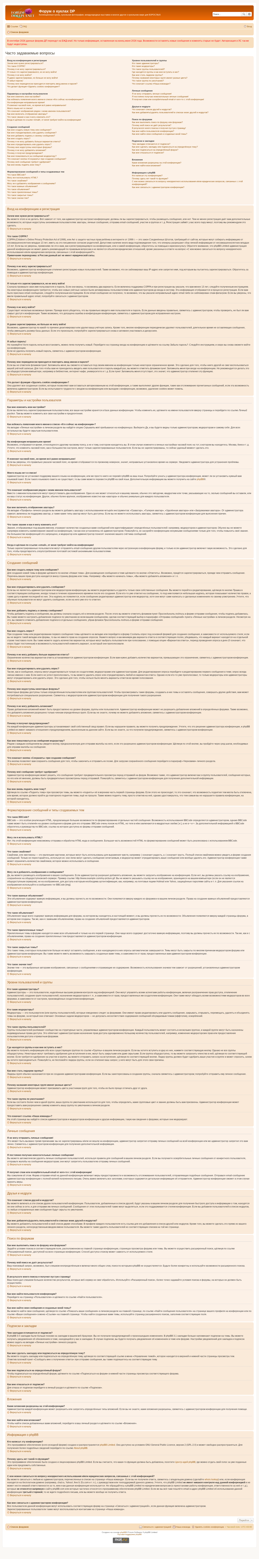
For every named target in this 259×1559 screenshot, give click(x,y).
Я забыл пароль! (15, 81)
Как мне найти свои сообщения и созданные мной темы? (159, 134)
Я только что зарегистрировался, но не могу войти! (32, 72)
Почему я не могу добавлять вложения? (26, 150)
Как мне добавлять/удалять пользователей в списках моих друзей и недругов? (170, 112)
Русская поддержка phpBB (130, 1534)
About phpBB (80, 1448)
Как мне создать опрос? (18, 138)
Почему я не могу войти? (19, 75)
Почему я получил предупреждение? (25, 153)
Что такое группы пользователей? (148, 69)
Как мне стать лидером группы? (147, 75)
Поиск (244, 14)
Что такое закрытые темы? (20, 195)
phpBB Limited (107, 1445)
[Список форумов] (22, 12)
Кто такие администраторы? (145, 63)
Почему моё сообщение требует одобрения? (29, 162)
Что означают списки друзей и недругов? (152, 109)
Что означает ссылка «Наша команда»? (151, 84)
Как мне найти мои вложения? (146, 165)
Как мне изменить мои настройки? (23, 96)
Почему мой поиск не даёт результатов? (151, 125)
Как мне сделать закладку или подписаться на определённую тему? (165, 147)
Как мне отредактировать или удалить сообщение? (32, 132)
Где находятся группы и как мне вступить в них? (155, 72)
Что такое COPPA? (16, 66)
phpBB (200, 479)
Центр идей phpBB (185, 1462)
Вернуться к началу (20, 228)
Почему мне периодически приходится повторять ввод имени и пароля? (42, 84)
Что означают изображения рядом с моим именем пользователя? (39, 111)
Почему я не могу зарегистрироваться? (26, 69)
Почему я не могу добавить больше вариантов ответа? (34, 141)
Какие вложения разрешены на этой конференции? (156, 163)
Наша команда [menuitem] (183, 1527)
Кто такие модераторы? (143, 66)
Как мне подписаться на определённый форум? (155, 150)
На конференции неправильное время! (26, 102)
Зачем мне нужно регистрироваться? (25, 63)
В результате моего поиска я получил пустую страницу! (159, 128)
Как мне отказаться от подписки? (148, 153)
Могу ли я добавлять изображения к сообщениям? (31, 183)
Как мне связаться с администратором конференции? (158, 187)
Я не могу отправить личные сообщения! (152, 94)
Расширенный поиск (249, 14)
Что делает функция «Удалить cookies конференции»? (33, 86)
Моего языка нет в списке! (20, 108)
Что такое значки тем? (18, 198)
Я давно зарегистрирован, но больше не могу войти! (32, 78)
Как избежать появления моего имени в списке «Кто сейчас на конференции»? (45, 99)
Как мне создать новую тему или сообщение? (29, 130)
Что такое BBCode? (16, 175)
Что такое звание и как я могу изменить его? (28, 117)
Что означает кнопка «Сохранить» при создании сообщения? (36, 159)
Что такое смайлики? (17, 180)
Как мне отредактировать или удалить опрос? (29, 144)
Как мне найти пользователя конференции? (153, 131)
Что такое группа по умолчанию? (148, 81)
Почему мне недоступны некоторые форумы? (29, 147)
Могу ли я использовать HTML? (22, 177)
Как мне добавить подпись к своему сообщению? (31, 136)
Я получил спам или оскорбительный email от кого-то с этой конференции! (168, 99)
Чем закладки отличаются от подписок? (151, 144)
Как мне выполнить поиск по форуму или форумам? (157, 122)
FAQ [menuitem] (25, 26)
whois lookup (211, 1479)
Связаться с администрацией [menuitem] (157, 1527)
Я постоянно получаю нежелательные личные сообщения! (160, 96)
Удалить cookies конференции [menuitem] (209, 1527)
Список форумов (19, 1527)
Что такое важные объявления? (22, 186)
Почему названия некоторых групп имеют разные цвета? (159, 78)
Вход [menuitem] (249, 26)
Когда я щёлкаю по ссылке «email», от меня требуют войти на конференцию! (44, 120)
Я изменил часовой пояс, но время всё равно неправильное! (36, 105)
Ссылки (14, 26)
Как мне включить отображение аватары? (27, 114)
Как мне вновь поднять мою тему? (24, 165)
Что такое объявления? (18, 189)
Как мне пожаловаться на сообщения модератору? (32, 156)
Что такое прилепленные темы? (22, 192)
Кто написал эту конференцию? (147, 175)
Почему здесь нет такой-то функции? (150, 178)
